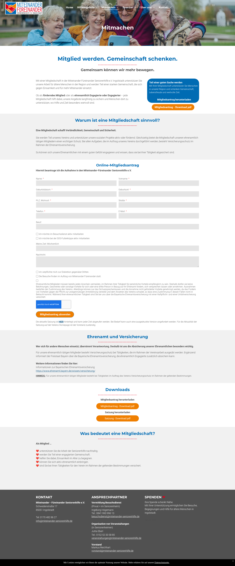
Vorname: (123, 178)
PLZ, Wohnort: (42, 200)
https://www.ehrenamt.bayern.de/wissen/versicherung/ (65, 370)
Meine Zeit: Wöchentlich (47, 244)
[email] (213, 6)
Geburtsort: (124, 189)
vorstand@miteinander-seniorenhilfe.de (112, 550)
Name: (39, 178)
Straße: (122, 200)
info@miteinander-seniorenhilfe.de (54, 521)
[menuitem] (69, 7)
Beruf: (38, 222)
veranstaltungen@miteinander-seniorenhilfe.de (116, 538)
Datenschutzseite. (161, 562)
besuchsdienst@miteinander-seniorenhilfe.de (115, 516)
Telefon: (40, 211)
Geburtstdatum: (43, 189)
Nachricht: (41, 254)
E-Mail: (122, 211)
